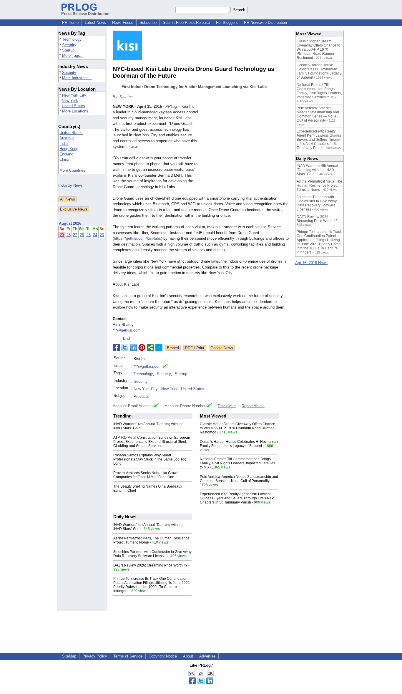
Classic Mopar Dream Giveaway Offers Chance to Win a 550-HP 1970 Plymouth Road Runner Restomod (237, 428)
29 (62, 235)
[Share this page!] (201, 683)
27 (75, 235)
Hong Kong (68, 149)
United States (73, 106)
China (64, 159)
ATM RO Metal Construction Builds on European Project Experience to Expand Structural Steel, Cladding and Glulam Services (151, 441)
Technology (72, 39)
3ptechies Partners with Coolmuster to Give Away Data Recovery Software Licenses (152, 554)
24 (95, 235)
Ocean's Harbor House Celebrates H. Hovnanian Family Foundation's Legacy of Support (239, 444)
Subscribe (148, 22)
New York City (74, 95)
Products (141, 396)
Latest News (95, 22)
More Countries (72, 170)
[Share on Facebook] (116, 347)
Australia (66, 138)
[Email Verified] (165, 367)
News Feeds (122, 22)
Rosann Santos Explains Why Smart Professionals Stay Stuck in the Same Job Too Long (149, 459)
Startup (68, 50)
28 (69, 235)
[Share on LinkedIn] (133, 347)
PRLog (171, 106)
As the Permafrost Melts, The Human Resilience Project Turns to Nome (319, 185)
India (63, 143)
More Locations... (77, 111)
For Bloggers (227, 22)
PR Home (70, 22)
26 (82, 235)
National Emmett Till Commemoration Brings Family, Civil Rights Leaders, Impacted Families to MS (237, 463)
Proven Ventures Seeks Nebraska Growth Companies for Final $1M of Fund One (146, 475)
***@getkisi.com (127, 330)
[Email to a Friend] (158, 347)
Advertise (207, 656)
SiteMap (69, 656)
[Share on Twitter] (124, 347)
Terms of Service (127, 656)
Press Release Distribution (85, 13)
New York (70, 100)
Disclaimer (227, 406)
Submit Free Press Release (186, 22)
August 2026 (70, 223)
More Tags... (73, 55)
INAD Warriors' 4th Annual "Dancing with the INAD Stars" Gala (317, 170)
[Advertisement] (245, 147)
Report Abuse (253, 406)
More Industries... (77, 78)
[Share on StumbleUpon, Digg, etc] (150, 347)
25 (89, 235)
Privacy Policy (94, 656)
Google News (221, 348)
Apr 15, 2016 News (311, 263)
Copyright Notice (163, 656)
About (188, 656)
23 (102, 235)
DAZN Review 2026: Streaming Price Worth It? (150, 565)
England (66, 154)
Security (69, 45)
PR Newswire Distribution (265, 22)
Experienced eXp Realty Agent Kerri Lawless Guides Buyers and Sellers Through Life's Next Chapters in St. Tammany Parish (237, 498)
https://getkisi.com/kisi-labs (137, 238)
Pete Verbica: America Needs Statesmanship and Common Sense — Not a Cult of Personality (239, 479)
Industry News (70, 185)
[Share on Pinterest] (141, 347)
